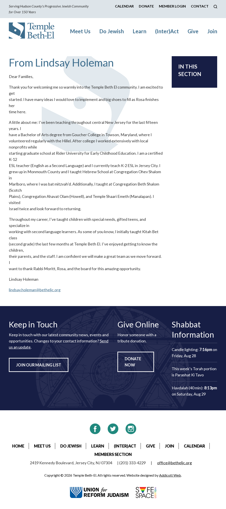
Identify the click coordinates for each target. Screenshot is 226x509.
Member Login (172, 6)
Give (193, 31)
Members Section (113, 454)
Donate (146, 6)
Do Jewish (111, 31)
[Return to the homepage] (31, 30)
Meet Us (80, 31)
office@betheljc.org (174, 462)
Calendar (124, 6)
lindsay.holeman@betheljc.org (34, 289)
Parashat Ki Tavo (189, 374)
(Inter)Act (167, 31)
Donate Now (133, 361)
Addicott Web (170, 475)
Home (18, 446)
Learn (139, 31)
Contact (200, 6)
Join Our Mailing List (38, 364)
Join (212, 31)
